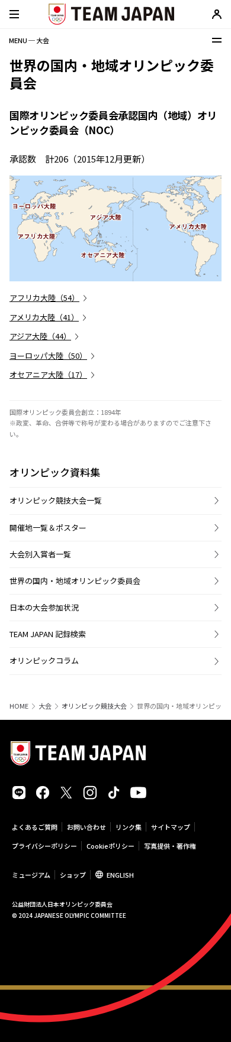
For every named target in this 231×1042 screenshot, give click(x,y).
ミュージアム (31, 874)
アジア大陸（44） (40, 336)
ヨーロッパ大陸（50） (48, 355)
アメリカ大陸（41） (44, 317)
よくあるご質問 (34, 827)
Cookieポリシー (110, 846)
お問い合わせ (86, 827)
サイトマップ (170, 827)
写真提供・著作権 (170, 846)
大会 (45, 706)
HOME (18, 706)
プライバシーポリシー (44, 846)
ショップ (73, 874)
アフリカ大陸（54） (44, 297)
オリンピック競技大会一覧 (55, 500)
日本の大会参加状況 (44, 607)
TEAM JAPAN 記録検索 (47, 634)
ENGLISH (120, 874)
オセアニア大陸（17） (48, 374)
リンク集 (129, 827)
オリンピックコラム (44, 660)
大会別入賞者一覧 (40, 554)
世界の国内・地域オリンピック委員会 (74, 580)
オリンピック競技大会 (94, 706)
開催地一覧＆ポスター (47, 527)
